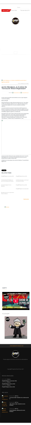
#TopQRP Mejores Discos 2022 (21, 176)
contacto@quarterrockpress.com (16, 345)
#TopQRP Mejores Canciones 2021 (22, 188)
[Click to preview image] (15, 81)
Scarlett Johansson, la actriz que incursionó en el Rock (22, 180)
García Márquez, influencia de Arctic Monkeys (17, 411)
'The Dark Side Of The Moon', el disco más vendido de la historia (7, 180)
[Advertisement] (15, 38)
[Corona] (15, 217)
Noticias (8, 379)
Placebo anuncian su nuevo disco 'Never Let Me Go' (7, 193)
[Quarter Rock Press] (15, 21)
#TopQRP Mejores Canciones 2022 (7, 176)
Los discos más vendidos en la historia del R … (19, 398)
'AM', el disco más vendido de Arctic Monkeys (17, 404)
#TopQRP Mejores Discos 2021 (21, 184)
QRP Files (16, 395)
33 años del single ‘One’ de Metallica (6, 185)
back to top (26, 199)
